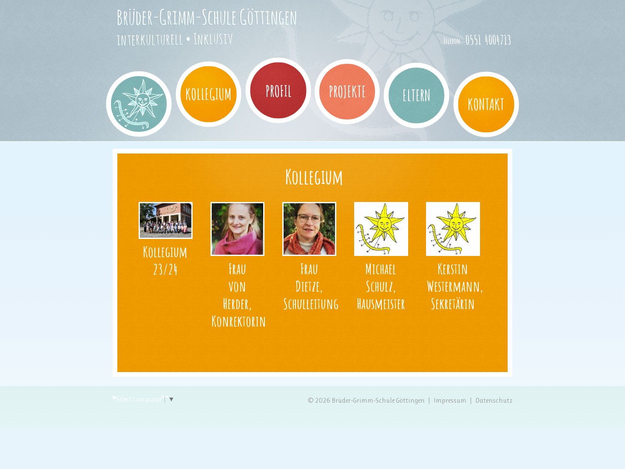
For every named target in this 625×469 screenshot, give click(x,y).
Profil (278, 91)
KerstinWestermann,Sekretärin (455, 286)
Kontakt (486, 104)
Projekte (347, 91)
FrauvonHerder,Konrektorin (238, 294)
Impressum (450, 400)
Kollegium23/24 (165, 260)
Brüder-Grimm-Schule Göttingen (195, 43)
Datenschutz (493, 400)
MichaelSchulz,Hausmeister (381, 286)
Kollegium (208, 94)
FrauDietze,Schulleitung (310, 286)
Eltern (417, 95)
